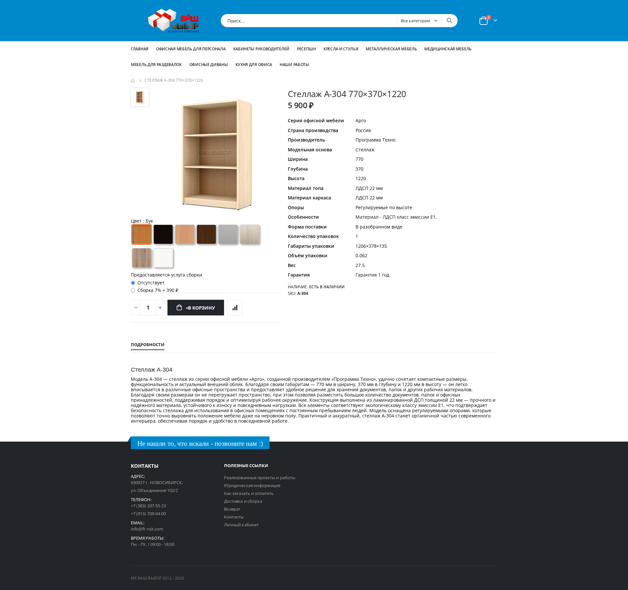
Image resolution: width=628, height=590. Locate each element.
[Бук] (141, 234)
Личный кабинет (241, 525)
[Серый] (228, 234)
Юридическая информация (252, 485)
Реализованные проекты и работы (259, 477)
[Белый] (163, 258)
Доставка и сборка (243, 501)
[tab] (148, 345)
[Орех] (206, 234)
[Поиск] (449, 20)
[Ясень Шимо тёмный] (141, 258)
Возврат (232, 509)
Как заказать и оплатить (249, 493)
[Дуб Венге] (163, 234)
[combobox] (339, 20)
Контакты (234, 517)
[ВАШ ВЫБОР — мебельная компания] (173, 20)
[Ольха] (185, 234)
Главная (139, 49)
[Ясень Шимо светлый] (249, 234)
